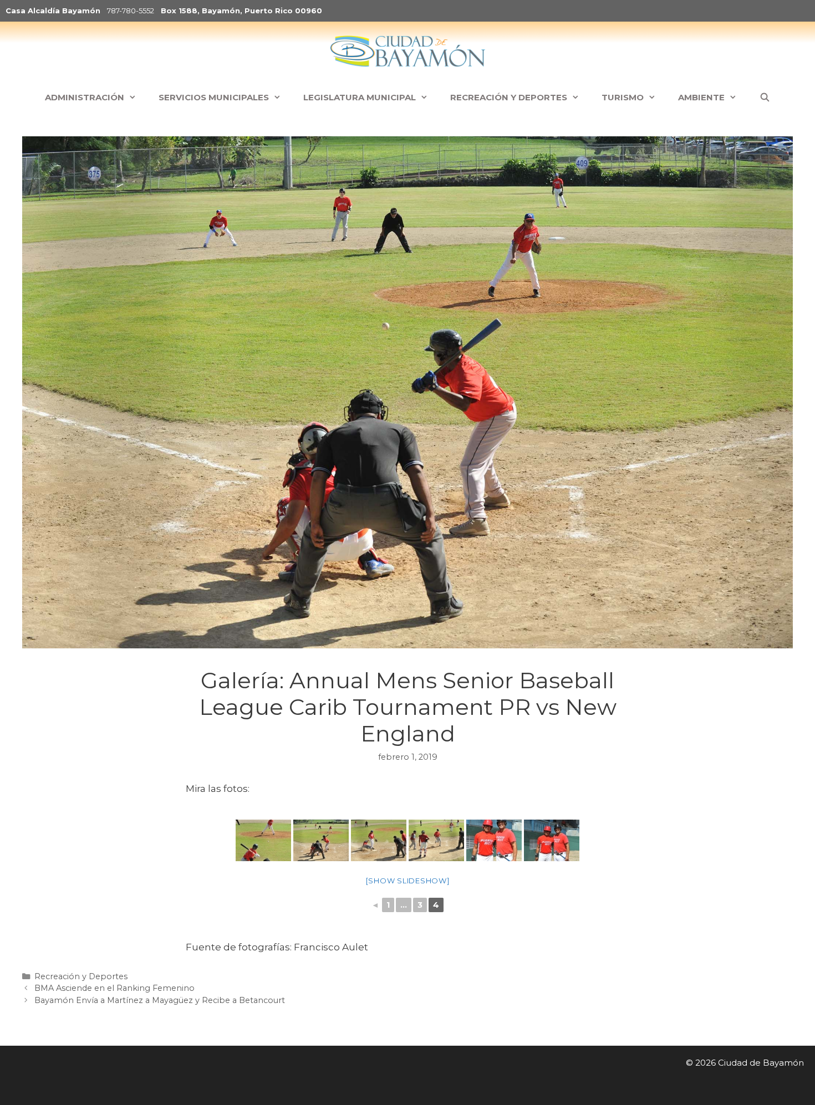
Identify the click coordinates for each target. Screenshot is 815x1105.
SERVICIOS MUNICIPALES (214, 97)
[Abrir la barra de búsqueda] (764, 97)
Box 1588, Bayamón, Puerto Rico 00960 (241, 10)
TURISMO (623, 97)
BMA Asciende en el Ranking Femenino (114, 988)
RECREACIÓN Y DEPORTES (508, 97)
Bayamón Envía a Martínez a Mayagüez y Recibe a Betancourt (159, 1000)
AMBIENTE (701, 97)
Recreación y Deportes (81, 976)
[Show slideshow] (408, 880)
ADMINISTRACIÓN (84, 97)
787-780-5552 (130, 10)
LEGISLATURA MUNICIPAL (359, 97)
